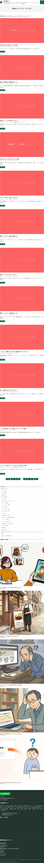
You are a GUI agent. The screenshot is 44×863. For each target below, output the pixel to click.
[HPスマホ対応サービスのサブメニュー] (17, 859)
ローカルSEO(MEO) (4, 525)
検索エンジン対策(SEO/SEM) (6, 535)
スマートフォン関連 (12, 122)
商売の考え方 (3, 527)
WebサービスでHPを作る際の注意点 (8, 517)
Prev (8, 478)
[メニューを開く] (43, 2)
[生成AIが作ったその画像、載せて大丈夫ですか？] (22, 613)
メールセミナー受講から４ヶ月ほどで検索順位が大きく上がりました (14, 351)
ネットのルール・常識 (5, 509)
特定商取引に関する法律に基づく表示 (9, 813)
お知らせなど (3, 494)
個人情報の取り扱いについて (7, 814)
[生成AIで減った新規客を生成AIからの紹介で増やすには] (22, 759)
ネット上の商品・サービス (5, 511)
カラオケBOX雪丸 (3, 845)
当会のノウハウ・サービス (14, 46)
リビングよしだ (3, 853)
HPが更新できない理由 (6, 515)
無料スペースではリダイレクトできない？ (8, 274)
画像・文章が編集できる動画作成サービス (8, 82)
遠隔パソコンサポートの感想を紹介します (8, 313)
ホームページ (3, 513)
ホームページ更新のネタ (6, 521)
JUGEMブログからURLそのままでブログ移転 (9, 159)
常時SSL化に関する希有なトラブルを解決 (8, 45)
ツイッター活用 (4, 507)
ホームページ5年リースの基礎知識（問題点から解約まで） (11, 684)
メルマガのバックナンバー (5, 490)
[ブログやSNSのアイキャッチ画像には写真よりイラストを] (22, 564)
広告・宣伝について (4, 529)
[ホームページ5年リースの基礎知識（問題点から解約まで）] (22, 661)
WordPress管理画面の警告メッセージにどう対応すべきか (11, 733)
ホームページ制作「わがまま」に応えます (8, 197)
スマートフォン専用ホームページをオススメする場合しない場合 (13, 465)
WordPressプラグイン (4, 488)
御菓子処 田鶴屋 (3, 842)
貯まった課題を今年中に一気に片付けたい (8, 390)
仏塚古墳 (1, 851)
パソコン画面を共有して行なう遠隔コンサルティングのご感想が (13, 428)
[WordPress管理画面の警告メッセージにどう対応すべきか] (22, 710)
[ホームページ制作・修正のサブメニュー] (8, 859)
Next (36, 478)
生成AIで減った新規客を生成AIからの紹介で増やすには (10, 782)
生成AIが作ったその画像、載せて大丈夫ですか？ (9, 636)
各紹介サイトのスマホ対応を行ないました (8, 120)
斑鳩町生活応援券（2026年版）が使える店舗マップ (10, 848)
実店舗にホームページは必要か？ (7, 523)
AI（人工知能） (4, 492)
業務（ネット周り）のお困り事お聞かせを (8, 236)
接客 (2, 533)
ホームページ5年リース (6, 519)
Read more (2, 51)
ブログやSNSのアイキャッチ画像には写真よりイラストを (11, 587)
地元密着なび (6, 1)
